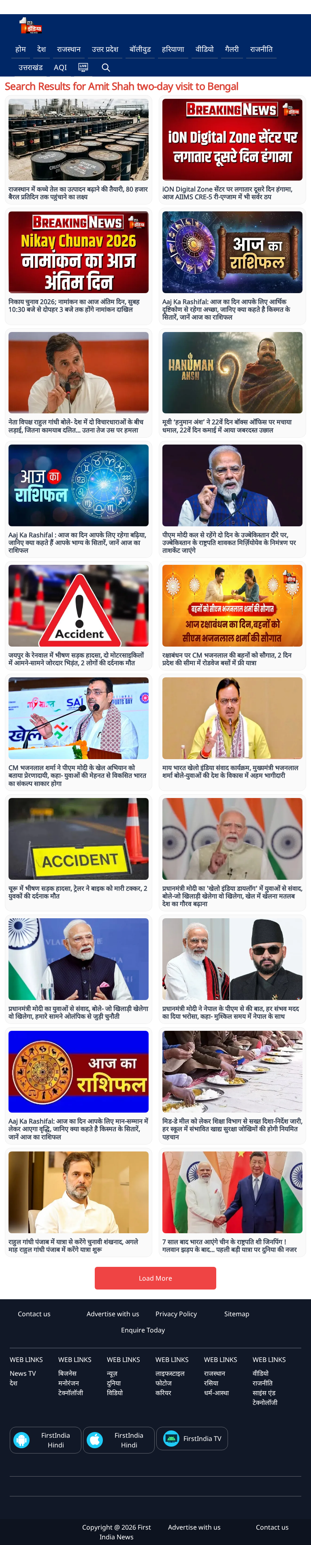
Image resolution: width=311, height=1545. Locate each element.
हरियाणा (173, 49)
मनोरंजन (68, 1383)
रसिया (211, 1383)
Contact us (34, 1313)
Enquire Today (143, 1330)
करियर (163, 1392)
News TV (23, 1373)
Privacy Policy (176, 1313)
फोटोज (164, 1383)
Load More (155, 1278)
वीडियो (205, 49)
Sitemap (236, 1313)
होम (20, 49)
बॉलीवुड (140, 49)
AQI (60, 67)
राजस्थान (69, 49)
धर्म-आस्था (216, 1392)
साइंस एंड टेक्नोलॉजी (265, 1397)
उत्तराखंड (31, 67)
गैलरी (232, 49)
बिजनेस (67, 1373)
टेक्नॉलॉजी (70, 1392)
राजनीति (261, 49)
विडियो (115, 1392)
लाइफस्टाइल (170, 1373)
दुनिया (114, 1383)
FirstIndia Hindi (55, 1440)
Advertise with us (113, 1313)
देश (41, 49)
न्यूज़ (112, 1373)
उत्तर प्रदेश (105, 49)
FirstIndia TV (202, 1438)
